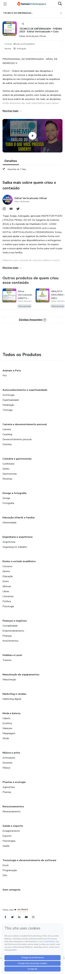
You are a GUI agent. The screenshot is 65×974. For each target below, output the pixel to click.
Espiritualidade (11, 400)
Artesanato (9, 757)
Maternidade (10, 522)
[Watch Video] (32, 136)
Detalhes (11, 161)
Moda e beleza (11, 713)
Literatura (8, 596)
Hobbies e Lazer (12, 655)
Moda (6, 738)
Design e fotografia (14, 493)
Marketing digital (12, 699)
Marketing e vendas (14, 694)
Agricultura (9, 787)
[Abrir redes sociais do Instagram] (4, 209)
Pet (5, 375)
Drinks (6, 469)
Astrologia (8, 395)
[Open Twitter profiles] (12, 917)
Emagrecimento (11, 831)
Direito (6, 571)
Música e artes (11, 752)
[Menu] (5, 3)
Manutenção (9, 679)
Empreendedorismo (13, 630)
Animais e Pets (12, 370)
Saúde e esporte (13, 826)
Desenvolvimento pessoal (17, 439)
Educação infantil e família (19, 517)
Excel (6, 865)
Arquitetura (9, 542)
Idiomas (7, 586)
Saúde (6, 846)
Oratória (7, 444)
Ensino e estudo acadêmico (19, 561)
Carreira (7, 429)
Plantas (7, 792)
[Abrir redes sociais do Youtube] (11, 209)
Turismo (7, 660)
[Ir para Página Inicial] (31, 4)
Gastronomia (10, 474)
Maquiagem (9, 733)
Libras (6, 591)
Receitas (7, 479)
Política (7, 601)
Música (6, 767)
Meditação (8, 405)
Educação (8, 576)
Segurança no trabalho (15, 547)
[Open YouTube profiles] (26, 917)
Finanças (7, 636)
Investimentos (10, 641)
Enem (6, 581)
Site (5, 875)
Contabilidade (10, 625)
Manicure (7, 728)
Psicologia (8, 606)
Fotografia (8, 503)
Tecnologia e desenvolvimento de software (29, 860)
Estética (7, 723)
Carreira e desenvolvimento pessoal (25, 424)
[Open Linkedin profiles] (19, 917)
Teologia (7, 410)
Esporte (7, 836)
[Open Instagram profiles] (33, 917)
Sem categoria (11, 889)
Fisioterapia (9, 841)
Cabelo (6, 718)
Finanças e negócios (15, 620)
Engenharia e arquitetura (17, 537)
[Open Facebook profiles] (5, 917)
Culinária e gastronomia (17, 458)
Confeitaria (8, 463)
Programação (10, 870)
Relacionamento (12, 811)
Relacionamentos (13, 806)
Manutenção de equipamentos (21, 674)
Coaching (7, 434)
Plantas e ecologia (14, 782)
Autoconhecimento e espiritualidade (25, 390)
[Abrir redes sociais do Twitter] (18, 209)
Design (6, 498)
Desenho (7, 762)
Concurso (7, 566)
